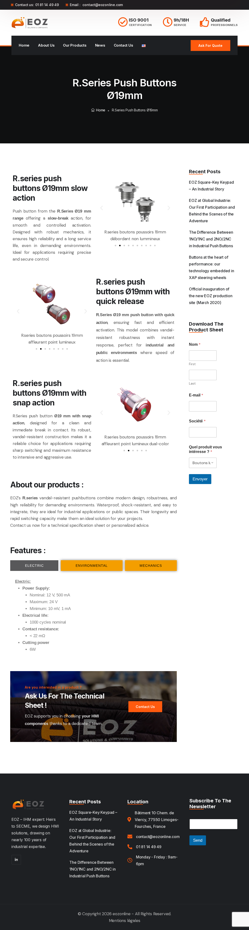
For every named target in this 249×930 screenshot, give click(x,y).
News (100, 45)
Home (24, 45)
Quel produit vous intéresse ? (205, 449)
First (192, 364)
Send (197, 840)
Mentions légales (124, 920)
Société (197, 421)
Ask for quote (210, 45)
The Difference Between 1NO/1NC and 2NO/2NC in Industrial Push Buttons (211, 239)
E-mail (196, 395)
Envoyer (200, 479)
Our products (75, 45)
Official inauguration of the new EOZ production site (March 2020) (210, 296)
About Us (46, 45)
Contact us (20, 525)
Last (192, 383)
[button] (101, 208)
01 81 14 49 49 (47, 5)
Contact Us (123, 45)
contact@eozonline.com (102, 5)
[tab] (34, 565)
